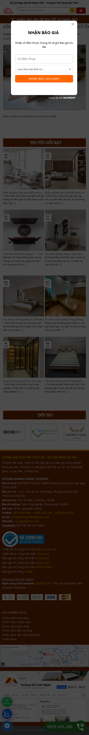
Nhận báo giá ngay (44, 79)
